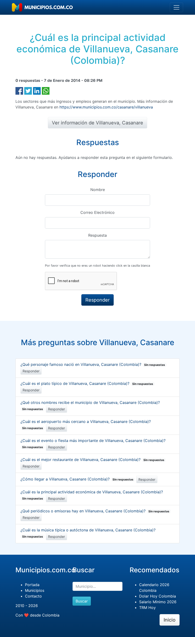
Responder (31, 371)
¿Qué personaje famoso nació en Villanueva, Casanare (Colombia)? (92, 364)
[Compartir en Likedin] (37, 90)
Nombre (97, 189)
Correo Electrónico (97, 212)
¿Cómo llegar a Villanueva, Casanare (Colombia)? (76, 479)
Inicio (170, 620)
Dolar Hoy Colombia (157, 596)
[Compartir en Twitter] (28, 90)
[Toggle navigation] (176, 7)
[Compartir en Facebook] (19, 90)
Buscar (82, 601)
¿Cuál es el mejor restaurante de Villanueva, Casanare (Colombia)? (92, 459)
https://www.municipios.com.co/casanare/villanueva (106, 107)
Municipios (34, 590)
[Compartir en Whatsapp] (45, 90)
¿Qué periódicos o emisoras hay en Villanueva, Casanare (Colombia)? (94, 511)
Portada (32, 584)
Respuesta (97, 235)
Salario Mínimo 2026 (157, 601)
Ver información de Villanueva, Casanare (97, 123)
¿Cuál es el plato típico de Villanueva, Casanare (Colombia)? (86, 383)
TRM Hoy (147, 607)
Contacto (33, 596)
